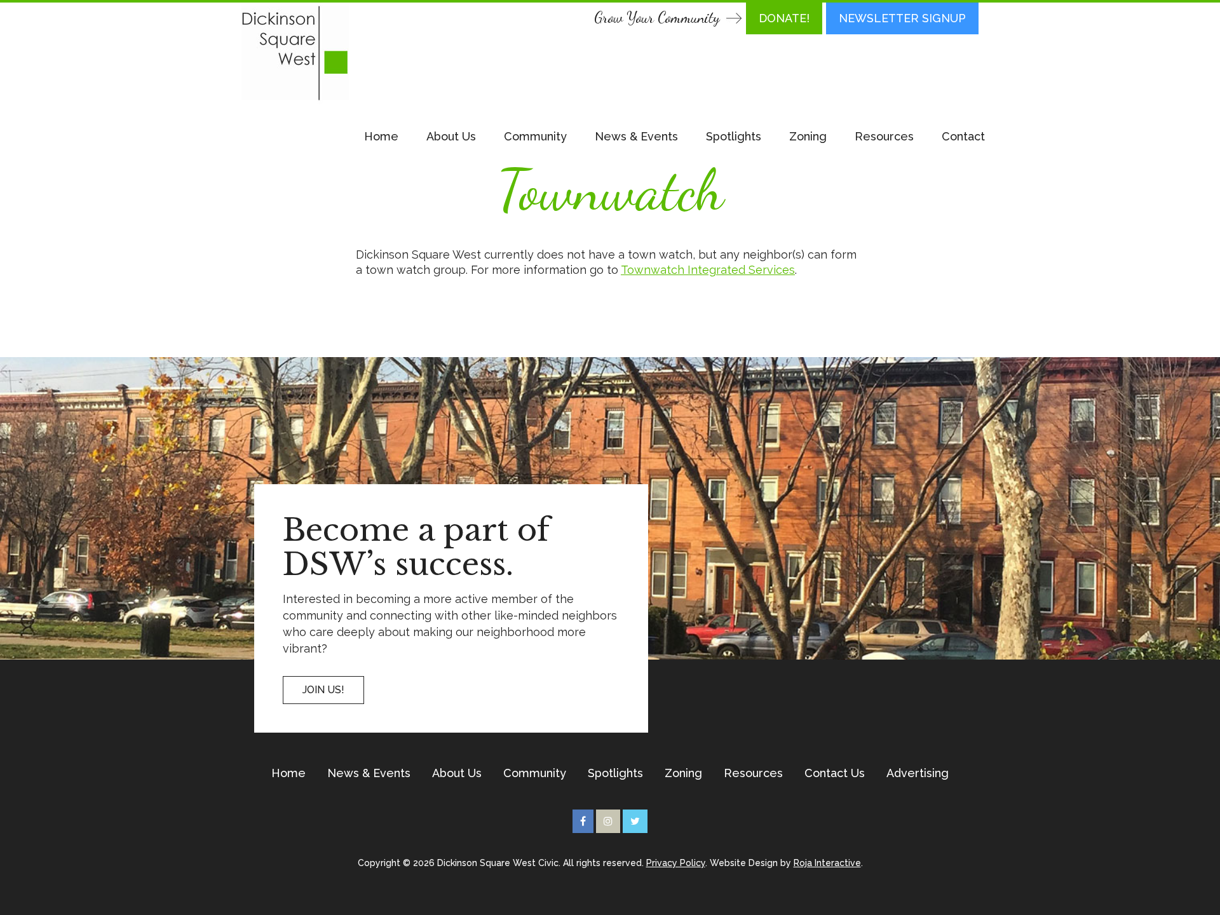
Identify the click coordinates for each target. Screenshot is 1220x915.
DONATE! (784, 18)
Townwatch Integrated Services (708, 269)
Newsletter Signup (902, 18)
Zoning (808, 136)
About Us (451, 136)
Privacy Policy (675, 863)
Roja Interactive (827, 863)
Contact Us (834, 773)
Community (535, 136)
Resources (884, 136)
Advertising (917, 773)
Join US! (323, 690)
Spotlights (733, 136)
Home (381, 136)
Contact (963, 136)
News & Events (636, 136)
